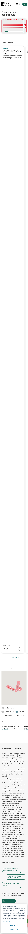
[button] (24, 4)
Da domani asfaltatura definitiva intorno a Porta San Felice (12, 52)
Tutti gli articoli (14, 657)
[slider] (14, 31)
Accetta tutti (14, 925)
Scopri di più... (5, 729)
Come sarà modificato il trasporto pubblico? (15, 877)
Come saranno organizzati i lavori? (11, 884)
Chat (4, 901)
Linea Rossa (5, 48)
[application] (14, 26)
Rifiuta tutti (14, 929)
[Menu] (17, 4)
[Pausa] (3, 31)
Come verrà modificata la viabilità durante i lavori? (10, 869)
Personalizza (6, 921)
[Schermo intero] (24, 31)
